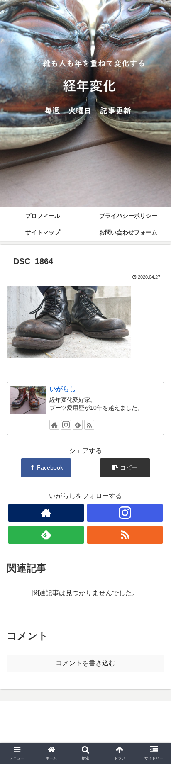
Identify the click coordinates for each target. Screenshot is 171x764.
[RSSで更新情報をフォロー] (89, 425)
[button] (154, 691)
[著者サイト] (54, 425)
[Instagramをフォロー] (66, 425)
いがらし (62, 388)
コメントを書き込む (85, 663)
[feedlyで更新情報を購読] (78, 425)
